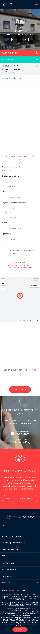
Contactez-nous (7, 576)
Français (5, 525)
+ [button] (3, 280)
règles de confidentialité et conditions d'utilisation (22, 624)
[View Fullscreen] (3, 288)
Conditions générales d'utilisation (13, 543)
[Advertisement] (20, 118)
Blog (3, 556)
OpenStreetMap (28, 321)
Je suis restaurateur (9, 570)
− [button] (3, 283)
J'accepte (20, 629)
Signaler (11, 78)
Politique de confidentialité (11, 549)
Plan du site (6, 583)
